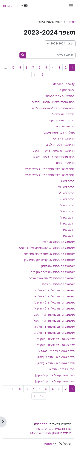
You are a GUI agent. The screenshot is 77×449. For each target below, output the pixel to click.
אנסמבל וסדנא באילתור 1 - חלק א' (54, 333)
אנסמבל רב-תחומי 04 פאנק (58, 266)
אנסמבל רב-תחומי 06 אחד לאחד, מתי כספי (49, 254)
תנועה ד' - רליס (65, 163)
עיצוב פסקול (67, 90)
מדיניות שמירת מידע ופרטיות (53, 429)
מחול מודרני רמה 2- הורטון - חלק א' (53, 108)
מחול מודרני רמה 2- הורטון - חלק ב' (53, 102)
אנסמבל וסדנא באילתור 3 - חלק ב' (54, 314)
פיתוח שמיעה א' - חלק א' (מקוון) (55, 363)
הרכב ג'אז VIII (66, 187)
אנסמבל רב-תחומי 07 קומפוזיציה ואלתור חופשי (47, 248)
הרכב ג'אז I (68, 235)
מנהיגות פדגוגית (65, 126)
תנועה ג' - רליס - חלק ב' (60, 144)
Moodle (49, 444)
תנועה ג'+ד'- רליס (64, 138)
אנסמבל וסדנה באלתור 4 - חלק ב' (54, 290)
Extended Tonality (63, 84)
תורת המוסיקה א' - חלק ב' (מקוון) (55, 381)
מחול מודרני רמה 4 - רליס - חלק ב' (54, 157)
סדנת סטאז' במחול (63, 114)
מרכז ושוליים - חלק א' (62, 369)
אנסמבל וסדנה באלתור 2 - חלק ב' (54, 302)
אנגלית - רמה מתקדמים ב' (59, 132)
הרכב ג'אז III (67, 223)
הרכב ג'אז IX (67, 211)
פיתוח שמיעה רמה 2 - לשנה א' (56, 351)
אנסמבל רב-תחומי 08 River (58, 242)
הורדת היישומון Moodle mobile (50, 433)
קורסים (71, 22)
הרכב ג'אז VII (67, 193)
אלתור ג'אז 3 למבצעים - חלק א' (56, 345)
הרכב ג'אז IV (67, 217)
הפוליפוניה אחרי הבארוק (60, 96)
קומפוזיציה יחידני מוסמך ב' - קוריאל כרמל (50, 169)
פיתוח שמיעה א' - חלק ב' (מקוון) (55, 357)
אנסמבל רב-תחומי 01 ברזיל (58, 284)
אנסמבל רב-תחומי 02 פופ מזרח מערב (52, 278)
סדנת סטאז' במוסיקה (62, 120)
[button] (24, 5)
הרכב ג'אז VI (67, 199)
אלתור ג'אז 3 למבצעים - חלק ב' (56, 339)
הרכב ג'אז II (68, 229)
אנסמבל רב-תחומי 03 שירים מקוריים (53, 272)
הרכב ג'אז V (67, 205)
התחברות (9, 5)
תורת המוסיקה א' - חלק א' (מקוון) (55, 375)
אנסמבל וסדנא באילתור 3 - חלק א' (54, 320)
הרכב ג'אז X (67, 181)
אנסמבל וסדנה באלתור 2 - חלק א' (54, 308)
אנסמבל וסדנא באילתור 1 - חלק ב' (54, 327)
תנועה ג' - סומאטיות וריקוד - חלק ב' (53, 150)
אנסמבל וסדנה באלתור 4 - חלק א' (54, 296)
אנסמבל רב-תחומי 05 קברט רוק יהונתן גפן (49, 260)
